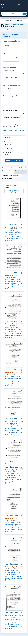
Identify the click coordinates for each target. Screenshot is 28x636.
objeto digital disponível (10, 96)
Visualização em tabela (21, 171)
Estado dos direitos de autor (11, 110)
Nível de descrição (8, 88)
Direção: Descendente (7, 178)
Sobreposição (8, 152)
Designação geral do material (11, 117)
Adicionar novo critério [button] (10, 63)
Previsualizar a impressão (10, 168)
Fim (4, 141)
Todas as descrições (10, 127)
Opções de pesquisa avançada (10, 35)
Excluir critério (14, 57)
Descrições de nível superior (12, 125)
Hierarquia (23, 168)
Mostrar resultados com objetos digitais (14, 191)
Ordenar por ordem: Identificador (11, 175)
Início (4, 134)
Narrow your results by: (14, 20)
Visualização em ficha (8, 171)
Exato (6, 154)
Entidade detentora (8, 70)
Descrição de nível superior (11, 77)
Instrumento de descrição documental (14, 103)
